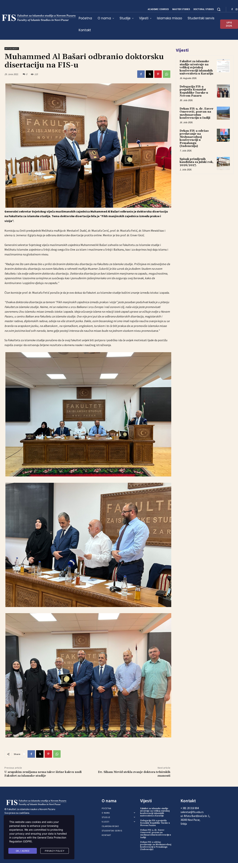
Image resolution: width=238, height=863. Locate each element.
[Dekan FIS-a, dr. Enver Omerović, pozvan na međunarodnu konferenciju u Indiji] (223, 113)
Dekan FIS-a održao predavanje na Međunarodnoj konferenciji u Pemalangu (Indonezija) (194, 138)
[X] (149, 74)
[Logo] (31, 803)
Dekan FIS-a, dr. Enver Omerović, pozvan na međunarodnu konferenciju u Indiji (196, 113)
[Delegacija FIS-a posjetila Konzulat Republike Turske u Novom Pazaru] (223, 91)
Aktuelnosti (11, 48)
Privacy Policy (54, 850)
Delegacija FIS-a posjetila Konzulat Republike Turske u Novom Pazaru (194, 91)
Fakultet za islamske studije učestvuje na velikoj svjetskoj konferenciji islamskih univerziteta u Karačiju (196, 67)
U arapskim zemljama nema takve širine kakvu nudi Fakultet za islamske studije (43, 773)
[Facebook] (232, 9)
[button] (218, 9)
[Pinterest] (158, 74)
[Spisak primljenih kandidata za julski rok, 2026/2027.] (223, 163)
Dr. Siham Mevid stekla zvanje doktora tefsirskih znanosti (134, 773)
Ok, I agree (23, 850)
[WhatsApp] (166, 74)
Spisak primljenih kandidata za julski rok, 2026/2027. (196, 162)
